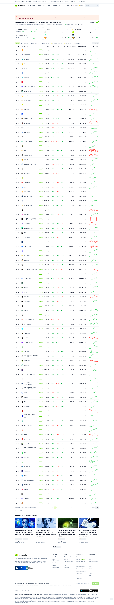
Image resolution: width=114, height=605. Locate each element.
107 (71, 507)
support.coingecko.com (84, 16)
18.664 (23, 1)
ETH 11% (75, 1)
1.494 (30, 1)
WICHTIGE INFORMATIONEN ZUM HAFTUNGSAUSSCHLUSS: (28, 594)
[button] (57, 547)
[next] (75, 507)
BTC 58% (71, 1)
